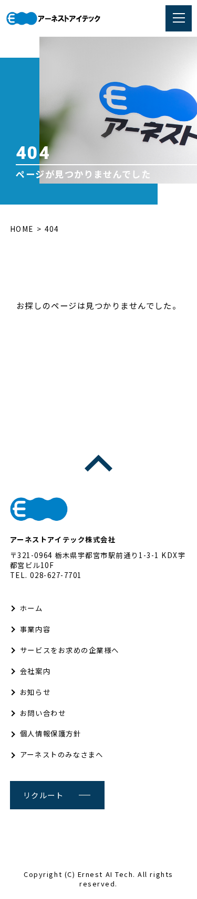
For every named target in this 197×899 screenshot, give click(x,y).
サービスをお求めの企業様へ (69, 650)
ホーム (31, 608)
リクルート (43, 794)
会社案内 (35, 671)
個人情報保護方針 (50, 733)
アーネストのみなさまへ (61, 754)
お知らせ (35, 692)
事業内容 (35, 629)
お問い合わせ (43, 713)
